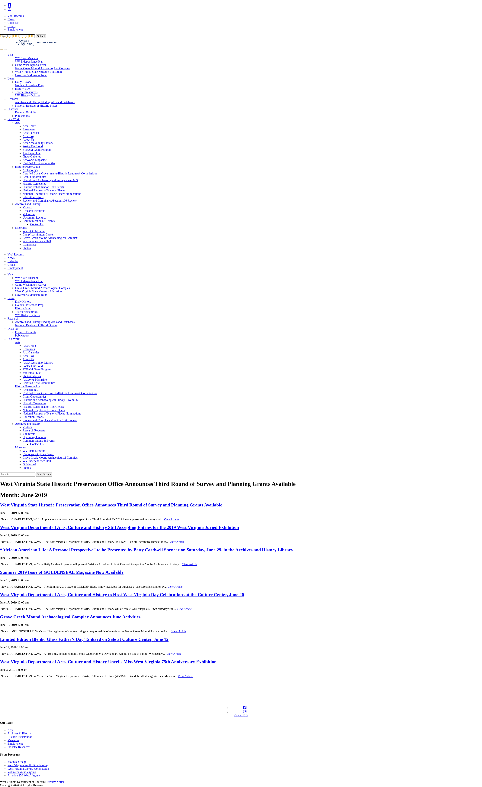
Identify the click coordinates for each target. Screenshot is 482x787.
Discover (13, 109)
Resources (29, 129)
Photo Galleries (32, 156)
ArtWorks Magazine (35, 159)
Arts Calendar (31, 132)
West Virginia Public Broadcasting (28, 765)
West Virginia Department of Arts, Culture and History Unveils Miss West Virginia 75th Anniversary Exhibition (108, 661)
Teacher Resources (26, 92)
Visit (10, 54)
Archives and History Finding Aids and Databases (45, 102)
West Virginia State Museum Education (38, 71)
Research (13, 98)
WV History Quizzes (27, 95)
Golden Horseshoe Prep (29, 85)
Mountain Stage (17, 761)
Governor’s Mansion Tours (31, 75)
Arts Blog (28, 136)
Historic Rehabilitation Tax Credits (43, 187)
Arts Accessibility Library (38, 143)
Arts (17, 122)
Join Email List (31, 153)
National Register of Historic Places (36, 105)
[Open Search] (1, 49)
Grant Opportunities (34, 176)
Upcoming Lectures (34, 217)
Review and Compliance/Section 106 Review (50, 200)
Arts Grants (29, 126)
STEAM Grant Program (37, 149)
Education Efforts (33, 197)
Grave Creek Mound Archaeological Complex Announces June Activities (70, 616)
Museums (21, 227)
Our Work (14, 119)
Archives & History (19, 733)
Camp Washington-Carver (30, 65)
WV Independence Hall (29, 61)
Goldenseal (29, 244)
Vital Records (16, 16)
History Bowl (23, 88)
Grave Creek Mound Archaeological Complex (42, 68)
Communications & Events (39, 221)
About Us (28, 139)
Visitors (27, 207)
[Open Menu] (5, 49)
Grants (11, 26)
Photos (27, 248)
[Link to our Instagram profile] (9, 9)
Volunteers (29, 214)
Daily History (23, 81)
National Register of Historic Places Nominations (52, 193)
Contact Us (36, 224)
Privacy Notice (55, 781)
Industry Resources (19, 747)
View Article (171, 519)
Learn (11, 78)
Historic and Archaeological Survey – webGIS (50, 180)
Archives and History (27, 204)
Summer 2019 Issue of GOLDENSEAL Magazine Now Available (62, 572)
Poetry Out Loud (33, 146)
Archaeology (30, 170)
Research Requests (34, 210)
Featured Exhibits (25, 112)
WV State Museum (26, 58)
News (11, 19)
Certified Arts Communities (39, 163)
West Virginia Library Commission (28, 768)
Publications (22, 115)
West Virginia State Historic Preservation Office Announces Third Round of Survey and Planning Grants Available (111, 504)
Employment (15, 29)
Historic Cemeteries (34, 183)
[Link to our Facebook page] (9, 5)
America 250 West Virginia (24, 775)
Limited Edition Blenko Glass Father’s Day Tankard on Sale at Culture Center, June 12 (84, 639)
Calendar (13, 22)
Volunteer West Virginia (22, 772)
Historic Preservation (27, 166)
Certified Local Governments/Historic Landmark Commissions (60, 173)
